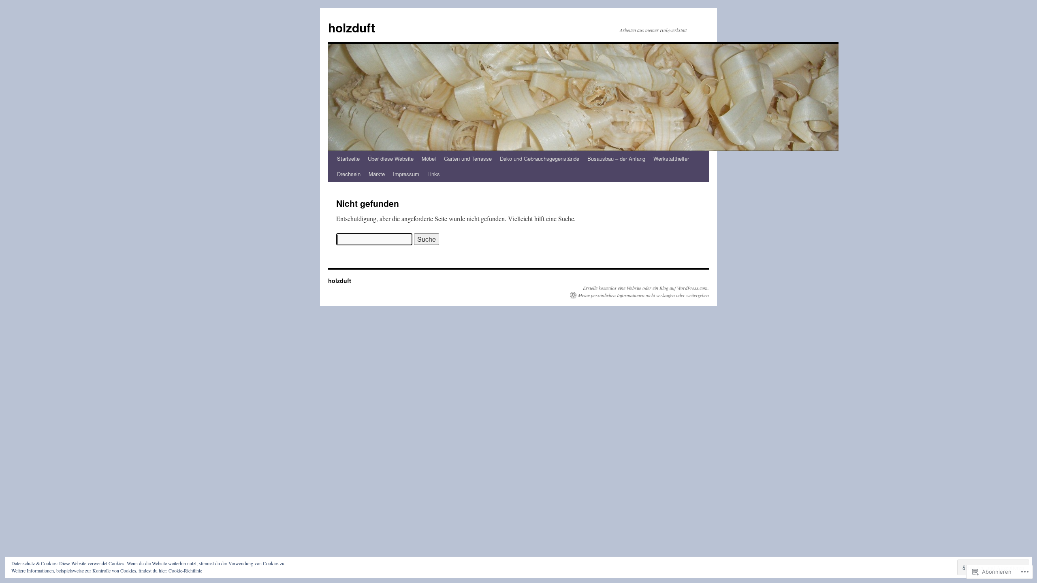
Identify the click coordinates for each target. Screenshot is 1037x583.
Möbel (429, 158)
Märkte (377, 174)
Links (433, 174)
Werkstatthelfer (671, 158)
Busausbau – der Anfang (616, 158)
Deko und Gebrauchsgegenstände (539, 158)
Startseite (348, 158)
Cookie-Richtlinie (185, 570)
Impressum (406, 174)
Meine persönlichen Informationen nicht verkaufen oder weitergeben (643, 295)
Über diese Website (391, 158)
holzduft (351, 27)
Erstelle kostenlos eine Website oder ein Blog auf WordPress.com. (646, 288)
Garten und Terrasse (468, 158)
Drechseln (349, 174)
